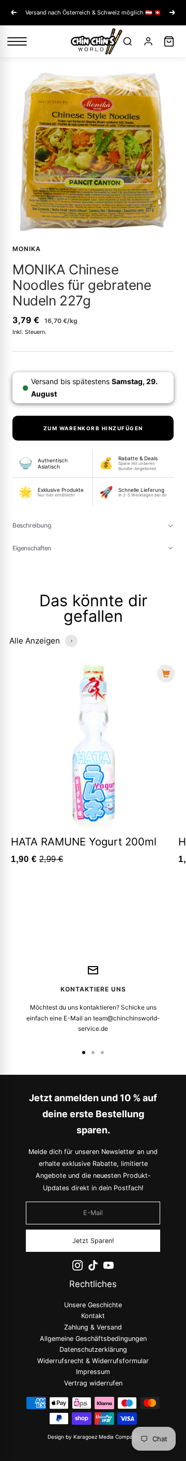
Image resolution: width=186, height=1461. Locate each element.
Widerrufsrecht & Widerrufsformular (93, 1361)
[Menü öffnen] (17, 41)
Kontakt (93, 1316)
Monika (26, 249)
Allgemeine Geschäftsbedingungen (93, 1338)
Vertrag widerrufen (93, 1383)
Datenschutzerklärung (93, 1349)
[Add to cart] (166, 673)
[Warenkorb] (169, 41)
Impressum (93, 1372)
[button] (93, 526)
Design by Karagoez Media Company (93, 1437)
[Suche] (127, 41)
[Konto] (148, 41)
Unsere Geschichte (93, 1305)
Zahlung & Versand (93, 1327)
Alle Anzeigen (34, 641)
